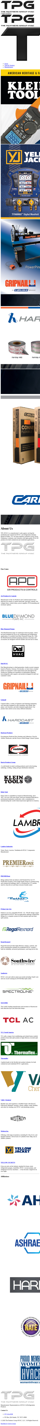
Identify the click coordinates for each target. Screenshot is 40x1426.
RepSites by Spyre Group (8, 1423)
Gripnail (3, 700)
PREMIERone (5, 876)
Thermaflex (4, 1058)
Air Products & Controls (8, 596)
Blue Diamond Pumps (8, 629)
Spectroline (4, 1003)
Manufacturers (8, 67)
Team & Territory (9, 65)
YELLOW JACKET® (8, 1162)
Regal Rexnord (5, 942)
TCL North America (7, 1032)
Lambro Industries (7, 846)
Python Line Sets (6, 909)
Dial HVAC (4, 663)
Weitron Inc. (5, 1131)
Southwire (4, 973)
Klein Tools (4, 792)
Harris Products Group (8, 762)
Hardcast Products (7, 733)
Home (6, 63)
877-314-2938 (8, 1414)
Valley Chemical (6, 1100)
